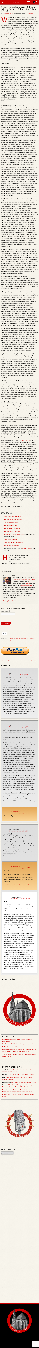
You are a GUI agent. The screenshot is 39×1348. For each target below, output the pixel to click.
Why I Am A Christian (10, 539)
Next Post (34, 661)
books (28, 583)
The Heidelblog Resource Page (13, 519)
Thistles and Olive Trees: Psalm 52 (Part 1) (22, 1074)
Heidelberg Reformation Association (24, 579)
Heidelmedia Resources (11, 522)
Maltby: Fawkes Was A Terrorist (11, 1047)
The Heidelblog (10, 2)
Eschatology (8, 640)
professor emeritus (26, 585)
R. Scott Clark (8, 13)
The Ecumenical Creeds (11, 525)
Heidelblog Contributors (11, 545)
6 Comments (30, 13)
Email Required (5, 611)
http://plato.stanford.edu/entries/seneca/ (16, 885)
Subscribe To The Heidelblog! (13, 516)
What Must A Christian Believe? (13, 542)
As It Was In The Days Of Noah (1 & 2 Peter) (18, 638)
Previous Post (5, 661)
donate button (26, 548)
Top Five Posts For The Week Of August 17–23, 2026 (17, 1044)
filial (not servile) (25, 440)
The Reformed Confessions (12, 528)
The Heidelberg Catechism (12, 531)
